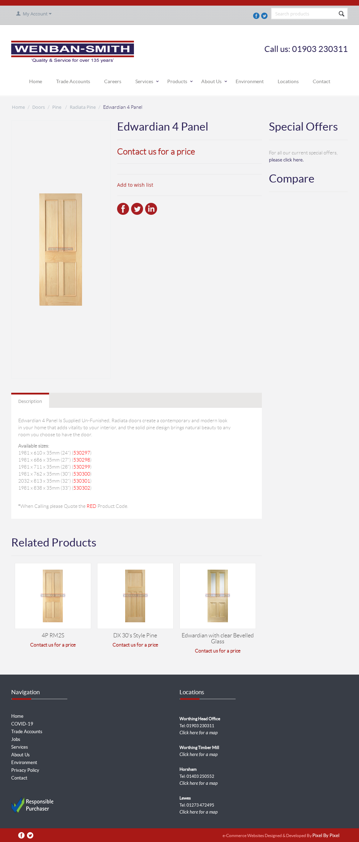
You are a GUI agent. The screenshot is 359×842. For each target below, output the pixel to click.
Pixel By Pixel (325, 836)
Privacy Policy (25, 770)
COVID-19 (22, 724)
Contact (321, 81)
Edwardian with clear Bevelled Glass (218, 638)
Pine (57, 107)
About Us (211, 81)
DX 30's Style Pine (135, 635)
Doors (38, 107)
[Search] (341, 14)
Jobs (15, 739)
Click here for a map (199, 733)
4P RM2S (53, 635)
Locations (288, 81)
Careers (112, 81)
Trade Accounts (73, 81)
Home (35, 81)
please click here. (286, 160)
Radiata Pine (83, 107)
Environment (250, 81)
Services (144, 81)
